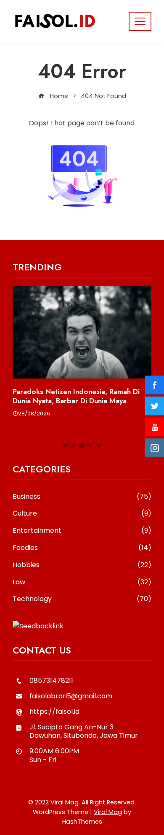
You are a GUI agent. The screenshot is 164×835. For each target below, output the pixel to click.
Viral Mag (108, 812)
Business (82, 497)
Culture (82, 513)
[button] (65, 445)
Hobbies (82, 565)
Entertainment (82, 530)
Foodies (82, 548)
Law (82, 582)
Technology (82, 599)
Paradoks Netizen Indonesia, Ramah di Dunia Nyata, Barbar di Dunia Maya (76, 396)
